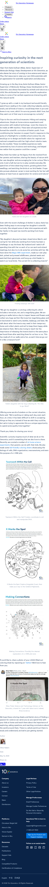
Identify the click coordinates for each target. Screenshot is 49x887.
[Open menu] (2, 48)
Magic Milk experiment (21, 252)
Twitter (28, 662)
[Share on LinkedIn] (1, 765)
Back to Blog (6, 52)
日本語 (17, 878)
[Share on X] (4, 765)
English (4, 878)
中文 (11, 878)
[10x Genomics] (10, 772)
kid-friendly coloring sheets (21, 447)
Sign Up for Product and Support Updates (36, 835)
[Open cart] (2, 29)
